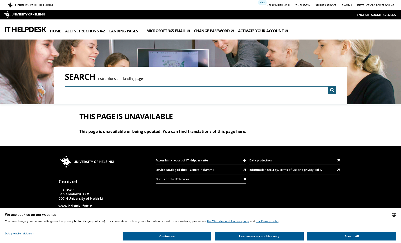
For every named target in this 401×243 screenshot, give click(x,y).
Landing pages (123, 30)
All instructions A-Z (85, 30)
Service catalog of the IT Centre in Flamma (185, 170)
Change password (212, 30)
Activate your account (261, 30)
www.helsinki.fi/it (73, 206)
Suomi (376, 15)
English (363, 15)
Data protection (260, 160)
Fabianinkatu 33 (72, 194)
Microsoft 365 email (166, 30)
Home (55, 30)
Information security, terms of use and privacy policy (285, 170)
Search (80, 76)
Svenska (389, 15)
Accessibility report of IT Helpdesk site (182, 160)
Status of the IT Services (172, 179)
